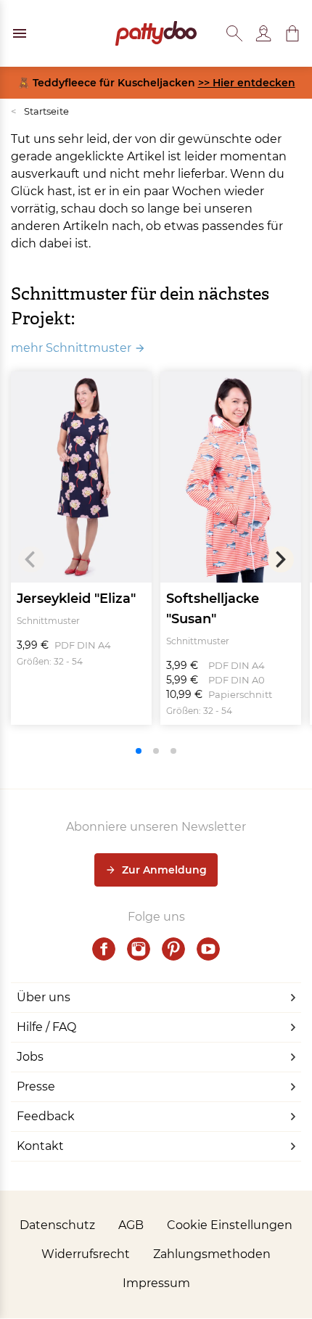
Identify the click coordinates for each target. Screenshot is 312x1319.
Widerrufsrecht (85, 1254)
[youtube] (208, 949)
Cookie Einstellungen (229, 1225)
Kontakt (40, 1146)
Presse (36, 1086)
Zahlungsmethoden (212, 1254)
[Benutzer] (263, 33)
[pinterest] (173, 949)
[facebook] (103, 949)
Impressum (156, 1283)
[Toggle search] (234, 33)
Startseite (40, 111)
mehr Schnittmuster (71, 348)
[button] (292, 33)
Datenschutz (57, 1225)
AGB (131, 1225)
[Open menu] (19, 33)
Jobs (30, 1057)
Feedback (46, 1116)
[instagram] (138, 949)
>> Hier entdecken (246, 82)
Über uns (43, 997)
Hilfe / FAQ (46, 1027)
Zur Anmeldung (164, 869)
